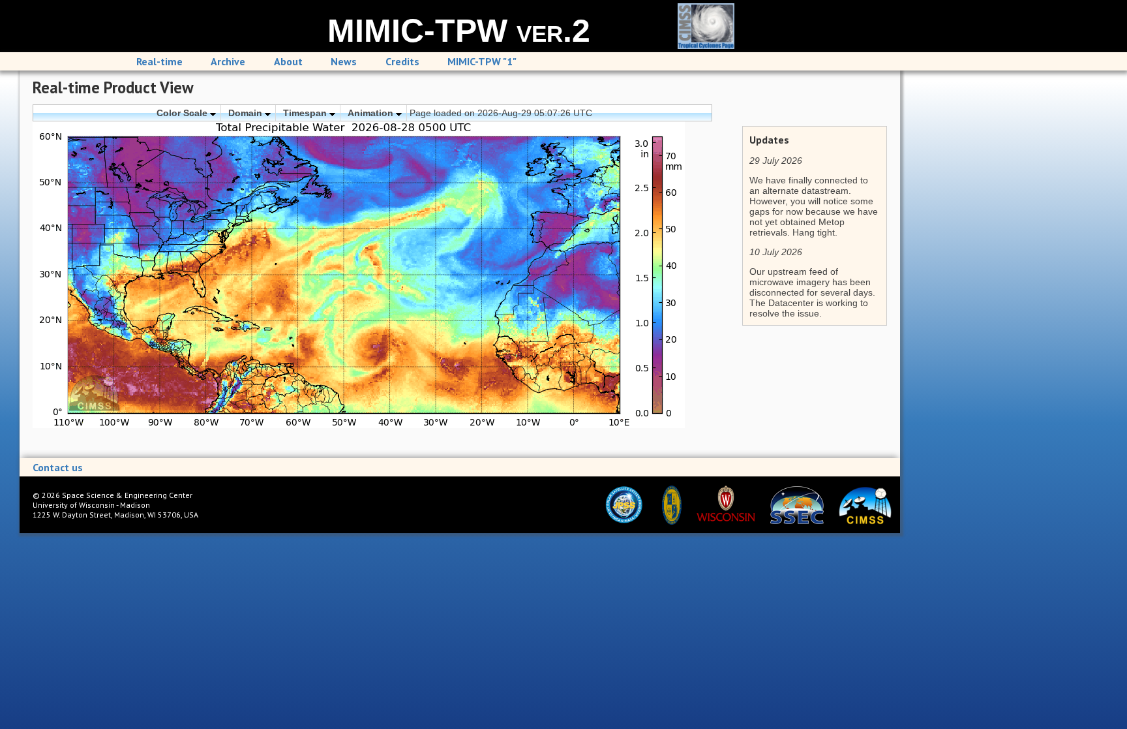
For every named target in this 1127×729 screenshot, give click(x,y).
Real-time (159, 61)
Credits (402, 61)
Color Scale (183, 113)
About (288, 61)
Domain (246, 113)
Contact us (58, 467)
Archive (228, 61)
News (344, 61)
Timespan (306, 113)
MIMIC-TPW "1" (482, 61)
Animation (372, 113)
